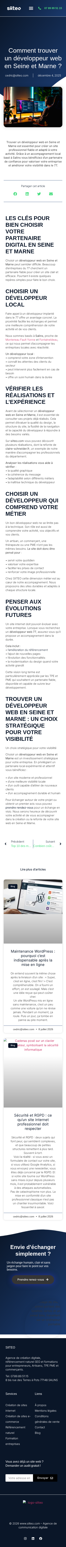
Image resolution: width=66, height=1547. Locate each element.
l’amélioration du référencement (28, 650)
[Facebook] (41, 1538)
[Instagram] (25, 1538)
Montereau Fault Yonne (20, 339)
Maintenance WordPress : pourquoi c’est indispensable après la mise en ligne (33, 958)
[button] (31, 8)
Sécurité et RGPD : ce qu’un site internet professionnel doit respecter (33, 1122)
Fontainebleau (48, 339)
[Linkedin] (33, 1538)
